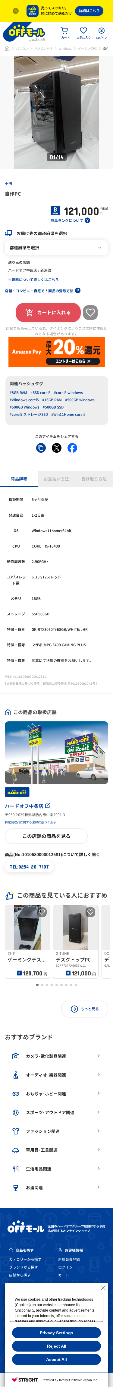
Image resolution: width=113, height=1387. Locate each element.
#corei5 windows (68, 392)
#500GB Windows (24, 407)
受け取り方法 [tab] (94, 479)
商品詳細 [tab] (19, 479)
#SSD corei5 (40, 392)
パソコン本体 (43, 48)
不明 (8, 183)
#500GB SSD (53, 407)
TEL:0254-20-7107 (29, 866)
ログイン (65, 1267)
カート (63, 1275)
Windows (65, 48)
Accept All (56, 1359)
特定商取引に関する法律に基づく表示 (30, 822)
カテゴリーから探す (25, 1259)
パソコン (22, 48)
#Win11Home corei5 (68, 414)
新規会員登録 (69, 1259)
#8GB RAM (18, 392)
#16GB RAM (52, 399)
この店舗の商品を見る (46, 836)
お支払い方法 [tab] (56, 479)
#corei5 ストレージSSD (29, 414)
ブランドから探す (23, 1267)
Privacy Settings (56, 1332)
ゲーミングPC (87, 48)
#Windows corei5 (24, 399)
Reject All (56, 1346)
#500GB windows (80, 399)
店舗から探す (20, 1275)
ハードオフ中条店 (24, 806)
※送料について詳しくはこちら (33, 279)
